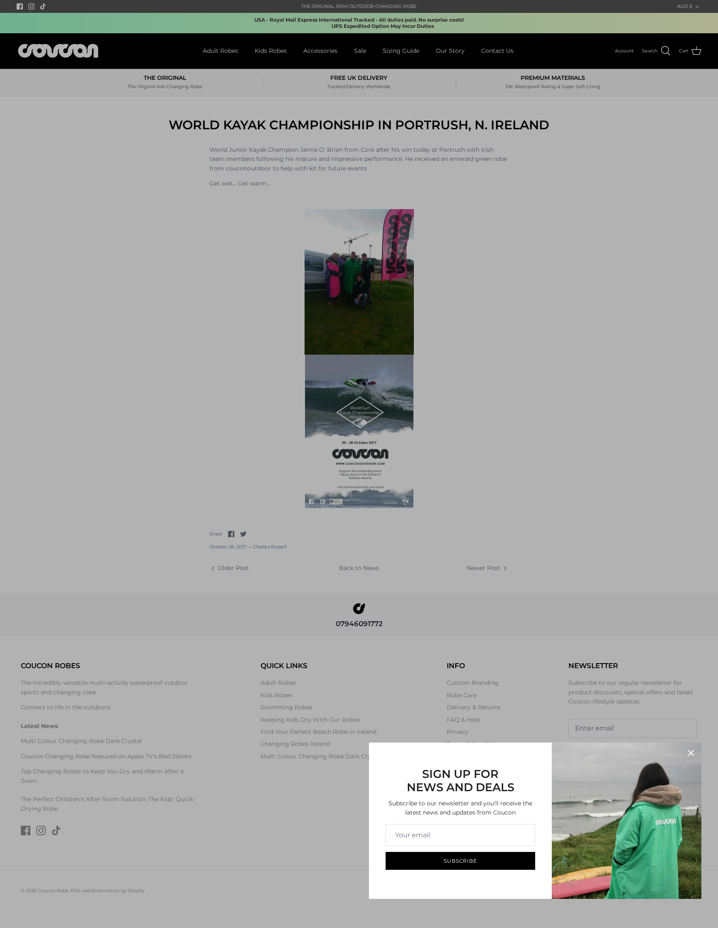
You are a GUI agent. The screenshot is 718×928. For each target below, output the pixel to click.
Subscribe (460, 861)
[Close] (691, 753)
